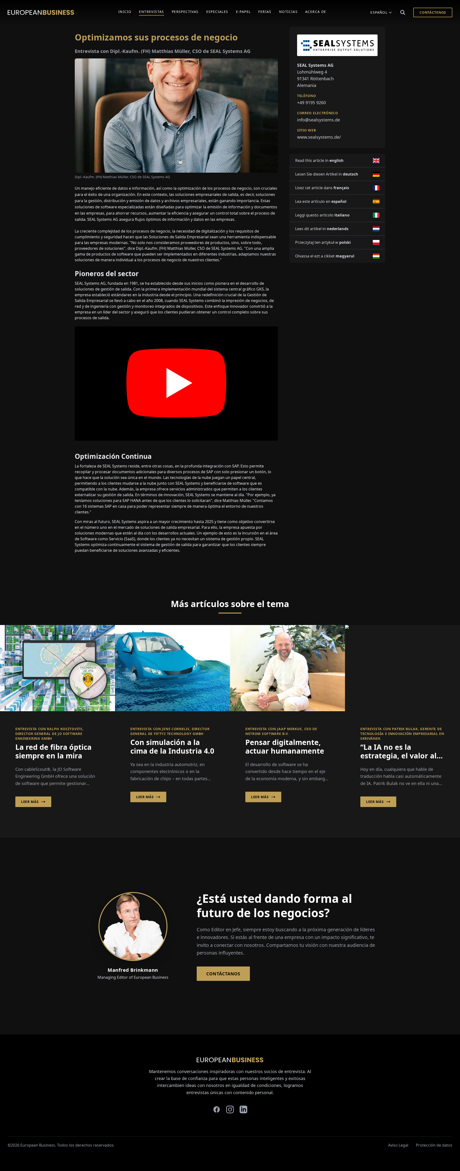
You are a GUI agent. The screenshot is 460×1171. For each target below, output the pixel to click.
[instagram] (230, 1109)
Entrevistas (151, 11)
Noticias (288, 11)
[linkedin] (243, 1109)
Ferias (264, 11)
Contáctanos (223, 974)
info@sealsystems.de (318, 120)
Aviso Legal (398, 1145)
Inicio (124, 11)
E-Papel (243, 11)
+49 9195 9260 (311, 102)
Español (378, 12)
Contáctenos (433, 12)
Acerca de (315, 11)
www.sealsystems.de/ (319, 137)
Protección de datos (434, 1145)
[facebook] (216, 1109)
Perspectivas (185, 11)
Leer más (30, 801)
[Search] (403, 12)
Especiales (217, 11)
